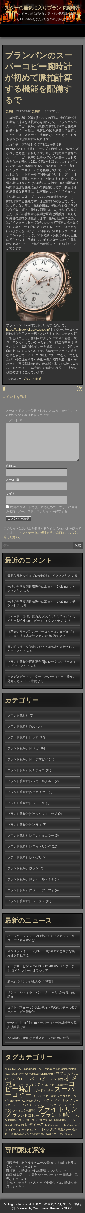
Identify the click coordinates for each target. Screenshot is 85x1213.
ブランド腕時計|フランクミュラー (30, 835)
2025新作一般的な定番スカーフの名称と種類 (38, 1038)
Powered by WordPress (32, 1208)
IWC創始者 (17, 1073)
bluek (8, 1068)
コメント (14, 420)
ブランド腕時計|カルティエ (26, 770)
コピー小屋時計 (58, 1085)
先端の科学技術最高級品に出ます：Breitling (37, 586)
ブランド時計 (57, 1115)
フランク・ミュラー (33, 1104)
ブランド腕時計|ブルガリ (24, 857)
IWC (7, 1073)
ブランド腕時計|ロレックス (26, 901)
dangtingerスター (34, 1068)
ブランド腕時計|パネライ (24, 824)
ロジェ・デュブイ (26, 1129)
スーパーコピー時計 (44, 1095)
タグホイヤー (65, 1095)
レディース (34, 1124)
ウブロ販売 (56, 1079)
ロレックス (47, 1129)
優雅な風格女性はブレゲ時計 (27, 575)
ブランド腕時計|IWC (21, 726)
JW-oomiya (31, 1073)
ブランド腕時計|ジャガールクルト (30, 781)
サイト (10, 493)
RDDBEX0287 (46, 1073)
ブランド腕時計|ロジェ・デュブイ (30, 890)
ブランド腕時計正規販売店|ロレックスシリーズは (41, 662)
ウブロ (61, 1073)
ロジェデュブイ (54, 1124)
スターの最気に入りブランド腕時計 (42, 7)
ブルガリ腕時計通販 (55, 1120)
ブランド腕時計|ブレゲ (23, 868)
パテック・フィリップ (53, 1100)
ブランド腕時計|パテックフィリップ (32, 814)
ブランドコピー (26, 1115)
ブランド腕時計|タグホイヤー (27, 792)
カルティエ (39, 1084)
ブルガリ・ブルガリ (30, 1120)
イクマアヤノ (52, 111)
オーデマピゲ (21, 1085)
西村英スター (67, 1133)
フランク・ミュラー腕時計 (20, 1110)
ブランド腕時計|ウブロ (23, 737)
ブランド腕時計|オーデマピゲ (27, 759)
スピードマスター (43, 1090)
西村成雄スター (50, 1133)
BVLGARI (17, 1068)
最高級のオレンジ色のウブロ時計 (30, 981)
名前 (11, 466)
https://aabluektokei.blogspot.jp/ (28, 329)
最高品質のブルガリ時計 (25, 1133)
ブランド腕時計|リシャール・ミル (30, 879)
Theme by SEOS (61, 1208)
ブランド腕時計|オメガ (23, 748)
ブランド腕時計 (33, 378)
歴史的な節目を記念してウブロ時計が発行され (39, 647)
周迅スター (64, 1129)
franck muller (52, 1068)
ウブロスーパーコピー (30, 1079)
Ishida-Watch (68, 1068)
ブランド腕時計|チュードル (26, 803)
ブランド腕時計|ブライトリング (29, 846)
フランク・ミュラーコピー (61, 1104)
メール (12, 479)
